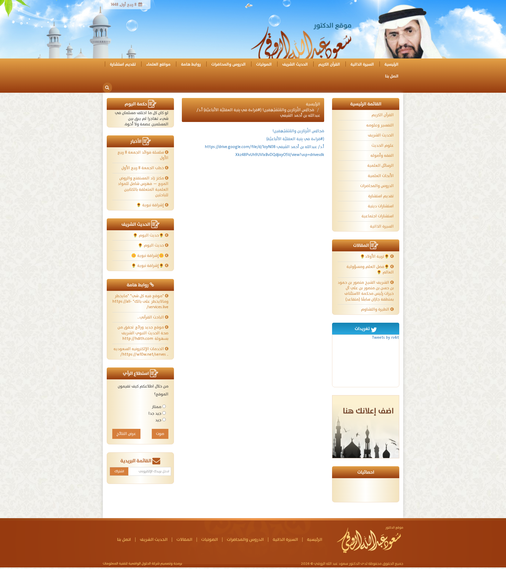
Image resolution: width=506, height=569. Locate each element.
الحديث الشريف (295, 64)
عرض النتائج (126, 433)
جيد (158, 420)
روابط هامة (191, 64)
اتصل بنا (391, 76)
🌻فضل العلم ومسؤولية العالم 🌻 (370, 269)
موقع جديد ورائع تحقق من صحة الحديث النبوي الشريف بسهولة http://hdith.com (143, 333)
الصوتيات (264, 64)
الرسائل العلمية (380, 165)
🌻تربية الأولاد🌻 (375, 256)
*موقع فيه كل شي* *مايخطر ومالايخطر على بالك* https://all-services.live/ (140, 302)
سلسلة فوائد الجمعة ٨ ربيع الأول (143, 155)
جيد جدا (154, 413)
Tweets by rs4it (385, 337)
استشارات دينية (381, 206)
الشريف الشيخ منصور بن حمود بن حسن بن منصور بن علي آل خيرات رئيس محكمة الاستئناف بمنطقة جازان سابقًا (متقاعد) (366, 291)
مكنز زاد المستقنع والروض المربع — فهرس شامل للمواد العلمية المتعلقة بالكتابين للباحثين (143, 186)
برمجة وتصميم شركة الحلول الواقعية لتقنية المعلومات (142, 563)
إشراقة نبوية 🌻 (150, 205)
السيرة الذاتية (362, 64)
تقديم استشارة (123, 64)
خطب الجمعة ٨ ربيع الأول (143, 168)
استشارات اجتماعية (378, 216)
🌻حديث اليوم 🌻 (149, 235)
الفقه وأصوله (382, 155)
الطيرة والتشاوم (375, 309)
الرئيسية (391, 64)
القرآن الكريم (329, 64)
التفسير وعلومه (380, 125)
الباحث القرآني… (151, 317)
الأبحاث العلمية (381, 176)
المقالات (184, 540)
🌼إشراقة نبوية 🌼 (148, 255)
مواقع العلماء (158, 64)
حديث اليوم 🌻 (151, 245)
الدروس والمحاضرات (228, 64)
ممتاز (156, 407)
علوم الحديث (383, 145)
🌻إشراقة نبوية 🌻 (148, 265)
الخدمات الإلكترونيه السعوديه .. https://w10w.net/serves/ (141, 352)
